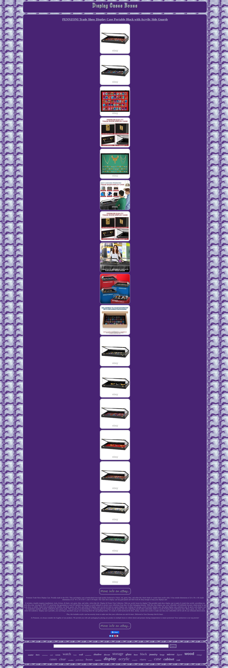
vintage (199, 655)
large (162, 655)
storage (117, 654)
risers (143, 659)
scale (178, 660)
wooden (70, 660)
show (38, 655)
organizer (98, 660)
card (51, 655)
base (136, 654)
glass (128, 654)
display (110, 658)
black (143, 654)
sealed (30, 655)
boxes (89, 659)
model (150, 660)
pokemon (79, 660)
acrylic (124, 659)
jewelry (153, 654)
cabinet (169, 659)
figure (179, 654)
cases (53, 659)
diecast (107, 654)
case (157, 659)
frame (75, 655)
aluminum (45, 655)
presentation (88, 655)
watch (67, 654)
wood (189, 654)
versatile (134, 660)
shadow (98, 654)
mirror (171, 654)
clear (62, 659)
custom (57, 655)
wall (81, 654)
